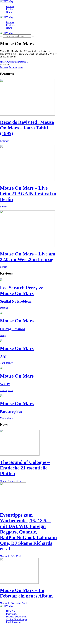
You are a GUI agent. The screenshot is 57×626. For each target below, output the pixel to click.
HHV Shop (11, 611)
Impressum (11, 614)
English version (13, 622)
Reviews (10, 9)
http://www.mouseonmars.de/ (14, 62)
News (9, 12)
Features (10, 6)
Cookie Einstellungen (16, 619)
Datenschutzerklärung (16, 616)
